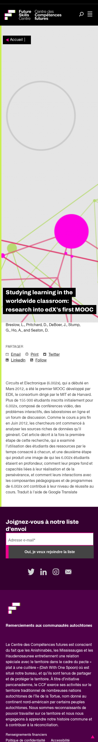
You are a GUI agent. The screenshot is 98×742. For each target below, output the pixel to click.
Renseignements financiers (26, 735)
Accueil (16, 40)
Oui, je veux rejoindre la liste (49, 552)
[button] (92, 737)
